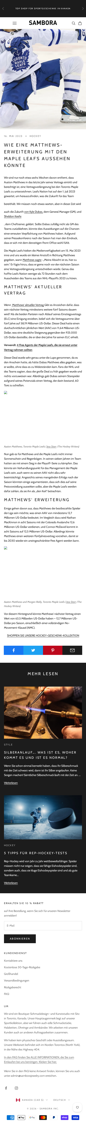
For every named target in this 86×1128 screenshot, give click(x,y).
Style (8, 744)
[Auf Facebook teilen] (13, 650)
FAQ (6, 994)
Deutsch (59, 1100)
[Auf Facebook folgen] (6, 1088)
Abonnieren (20, 938)
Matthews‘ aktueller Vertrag (28, 305)
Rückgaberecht (12, 987)
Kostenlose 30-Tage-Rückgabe (22, 967)
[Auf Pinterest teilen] (53, 650)
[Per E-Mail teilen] (72, 650)
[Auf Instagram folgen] (16, 1088)
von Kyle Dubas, (33, 211)
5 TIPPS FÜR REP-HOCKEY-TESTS (35, 853)
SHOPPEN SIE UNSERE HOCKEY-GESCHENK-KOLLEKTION (43, 635)
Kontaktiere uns (13, 960)
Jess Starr (51, 446)
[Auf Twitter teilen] (33, 650)
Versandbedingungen (16, 980)
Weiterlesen (11, 783)
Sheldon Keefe (12, 216)
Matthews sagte (32, 260)
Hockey (35, 136)
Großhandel (11, 974)
